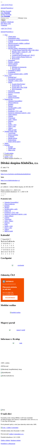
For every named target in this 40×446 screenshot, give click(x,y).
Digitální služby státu (10, 131)
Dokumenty (11, 60)
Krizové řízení (12, 65)
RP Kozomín (16, 58)
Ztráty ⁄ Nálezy (12, 119)
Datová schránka (13, 135)
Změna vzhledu (5, 440)
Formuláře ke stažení (14, 70)
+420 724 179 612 (6, 28)
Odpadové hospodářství (15, 101)
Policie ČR (11, 109)
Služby (6, 143)
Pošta (9, 123)
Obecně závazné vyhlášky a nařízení (19, 43)
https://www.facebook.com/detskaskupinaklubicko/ (16, 174)
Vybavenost (11, 118)
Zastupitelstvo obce (14, 38)
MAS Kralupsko (17, 89)
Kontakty (7, 145)
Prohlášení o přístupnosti (8, 443)
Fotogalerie (11, 91)
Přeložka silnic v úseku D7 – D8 (21, 52)
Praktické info (8, 99)
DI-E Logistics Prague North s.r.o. (22, 57)
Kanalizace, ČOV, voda (15, 111)
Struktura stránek (16, 440)
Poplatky (10, 104)
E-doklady (11, 136)
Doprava (10, 121)
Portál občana (12, 140)
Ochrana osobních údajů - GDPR (18, 74)
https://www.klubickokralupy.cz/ (10, 180)
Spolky (10, 82)
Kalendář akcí (12, 77)
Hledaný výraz (22, 18)
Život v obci (8, 75)
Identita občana (12, 138)
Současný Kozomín (14, 92)
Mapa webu (11, 150)
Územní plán (12, 47)
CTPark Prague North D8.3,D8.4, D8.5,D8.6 (25, 50)
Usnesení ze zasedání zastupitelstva (18, 40)
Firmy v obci (12, 126)
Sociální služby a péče (14, 108)
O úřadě (10, 41)
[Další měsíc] (10, 239)
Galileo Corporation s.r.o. (16, 434)
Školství (10, 106)
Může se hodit (12, 130)
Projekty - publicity (13, 62)
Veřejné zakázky (13, 63)
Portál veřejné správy (14, 141)
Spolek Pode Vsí (17, 86)
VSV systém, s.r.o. (17, 53)
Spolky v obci (12, 124)
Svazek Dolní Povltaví (18, 84)
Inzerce (10, 94)
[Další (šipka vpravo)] (3, 195)
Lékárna (10, 116)
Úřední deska (12, 36)
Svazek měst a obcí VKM (19, 87)
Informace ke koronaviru (19, 67)
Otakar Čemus (12, 96)
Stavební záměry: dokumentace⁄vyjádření (20, 48)
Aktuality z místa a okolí (15, 80)
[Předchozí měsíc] (1, 239)
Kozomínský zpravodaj (15, 79)
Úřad (5, 35)
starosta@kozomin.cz (7, 31)
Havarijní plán (16, 69)
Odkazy (10, 128)
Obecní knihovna (13, 102)
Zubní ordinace (12, 114)
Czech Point (11, 133)
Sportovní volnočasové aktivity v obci (19, 113)
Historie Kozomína (13, 97)
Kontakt (10, 147)
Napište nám (12, 148)
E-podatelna (11, 72)
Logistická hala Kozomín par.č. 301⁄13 (23, 55)
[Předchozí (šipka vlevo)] (1, 195)
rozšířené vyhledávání (7, 22)
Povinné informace (13, 45)
